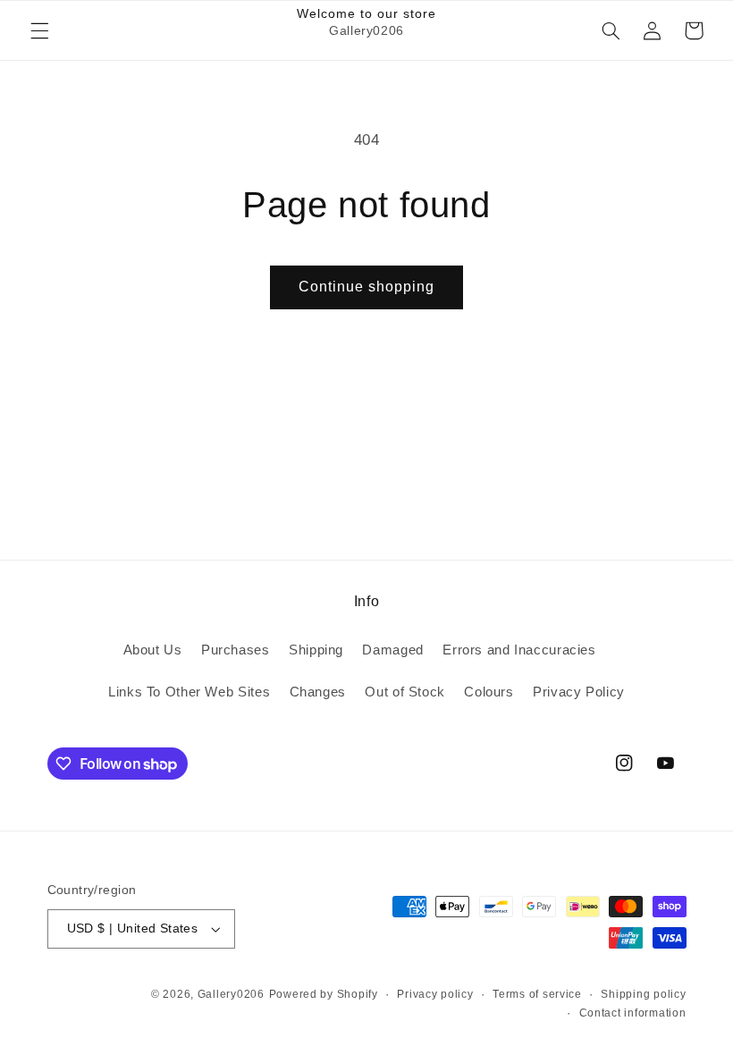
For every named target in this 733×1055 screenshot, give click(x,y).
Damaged (392, 650)
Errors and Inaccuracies (519, 650)
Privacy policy (435, 994)
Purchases (235, 650)
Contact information (633, 1013)
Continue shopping (367, 286)
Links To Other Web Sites (189, 692)
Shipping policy (643, 994)
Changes (318, 692)
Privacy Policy (579, 692)
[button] (39, 30)
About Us (152, 650)
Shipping (316, 650)
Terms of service (537, 994)
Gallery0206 (231, 994)
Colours (488, 692)
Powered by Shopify (323, 994)
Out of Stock (405, 692)
